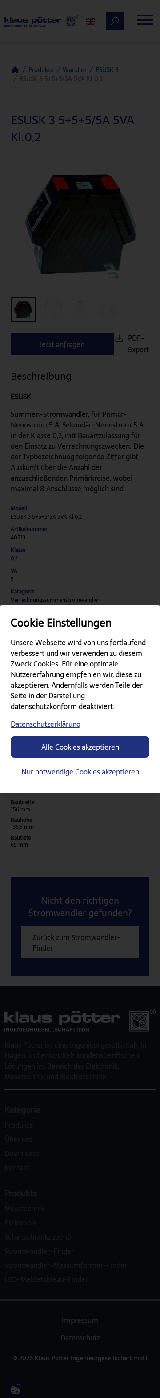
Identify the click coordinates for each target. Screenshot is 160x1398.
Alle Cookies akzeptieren (80, 747)
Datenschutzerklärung (45, 724)
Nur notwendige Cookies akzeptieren (80, 772)
